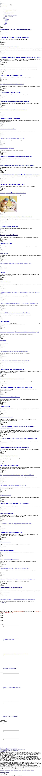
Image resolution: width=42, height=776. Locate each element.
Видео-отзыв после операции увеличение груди (14, 447)
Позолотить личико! (6, 417)
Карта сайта (6, 772)
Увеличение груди (20, 611)
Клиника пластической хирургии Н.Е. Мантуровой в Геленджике (19, 174)
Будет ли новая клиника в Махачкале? (12, 84)
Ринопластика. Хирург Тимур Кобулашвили (13, 109)
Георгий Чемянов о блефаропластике (11, 75)
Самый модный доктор (7, 550)
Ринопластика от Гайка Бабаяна (10, 397)
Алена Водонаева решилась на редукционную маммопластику (18, 66)
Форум (32, 770)
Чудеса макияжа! (5, 495)
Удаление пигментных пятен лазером (11, 532)
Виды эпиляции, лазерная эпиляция (11, 587)
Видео (6, 23)
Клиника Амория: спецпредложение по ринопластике (16, 523)
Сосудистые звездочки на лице (9, 465)
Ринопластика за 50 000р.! (8, 129)
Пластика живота (5, 541)
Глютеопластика (3, 751)
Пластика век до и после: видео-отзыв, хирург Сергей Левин (18, 438)
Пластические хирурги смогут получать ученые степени (17, 165)
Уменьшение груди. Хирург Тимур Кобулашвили (14, 101)
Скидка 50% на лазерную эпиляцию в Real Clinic (15, 313)
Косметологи (7, 13)
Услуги (4, 14)
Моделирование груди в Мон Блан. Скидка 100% (15, 568)
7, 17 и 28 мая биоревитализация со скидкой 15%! (15, 360)
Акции (4, 17)
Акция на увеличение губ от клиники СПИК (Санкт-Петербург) (19, 332)
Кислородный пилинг (6, 513)
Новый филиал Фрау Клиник (9, 235)
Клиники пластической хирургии (11, 9)
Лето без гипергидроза (7, 148)
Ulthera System (4, 321)
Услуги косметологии (9, 16)
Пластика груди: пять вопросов (9, 46)
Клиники (4, 8)
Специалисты (5, 11)
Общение (4, 24)
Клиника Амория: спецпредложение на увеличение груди (17, 599)
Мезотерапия (4, 253)
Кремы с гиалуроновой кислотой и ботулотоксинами (16, 156)
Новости (6, 20)
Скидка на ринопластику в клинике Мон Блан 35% (15, 263)
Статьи (6, 21)
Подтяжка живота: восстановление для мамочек (14, 37)
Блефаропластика (9, 748)
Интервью (7, 19)
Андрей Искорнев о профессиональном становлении (16, 387)
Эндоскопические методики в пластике (12, 378)
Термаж (2, 272)
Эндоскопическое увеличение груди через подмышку (16, 216)
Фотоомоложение (5, 281)
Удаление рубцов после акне (8, 455)
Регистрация (5, 5)
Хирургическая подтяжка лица (9, 559)
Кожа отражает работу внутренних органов (13, 193)
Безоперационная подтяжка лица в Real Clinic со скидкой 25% (19, 303)
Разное (14, 611)
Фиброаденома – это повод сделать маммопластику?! (16, 29)
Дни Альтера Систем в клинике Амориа (12, 138)
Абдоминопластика (9, 750)
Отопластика (15, 748)
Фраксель (3, 340)
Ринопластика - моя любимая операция (12, 369)
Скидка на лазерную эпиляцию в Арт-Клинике (14, 351)
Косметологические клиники (10, 10)
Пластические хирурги (9, 12)
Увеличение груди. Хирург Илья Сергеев (12, 184)
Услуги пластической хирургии (11, 15)
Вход (1, 5)
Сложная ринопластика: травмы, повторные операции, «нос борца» (20, 57)
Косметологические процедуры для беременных (14, 503)
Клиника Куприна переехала (9, 226)
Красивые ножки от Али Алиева (10, 118)
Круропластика (15, 750)
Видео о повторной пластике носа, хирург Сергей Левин (17, 475)
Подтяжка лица (3, 748)
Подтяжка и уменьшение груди (19, 749)
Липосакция (10, 612)
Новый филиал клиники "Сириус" (10, 92)
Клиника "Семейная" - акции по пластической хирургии (17, 579)
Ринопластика (38, 611)
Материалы (5, 18)
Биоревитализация (6, 243)
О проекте (2, 772)
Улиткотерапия (5, 406)
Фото (6, 22)
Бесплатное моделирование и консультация (13, 485)
